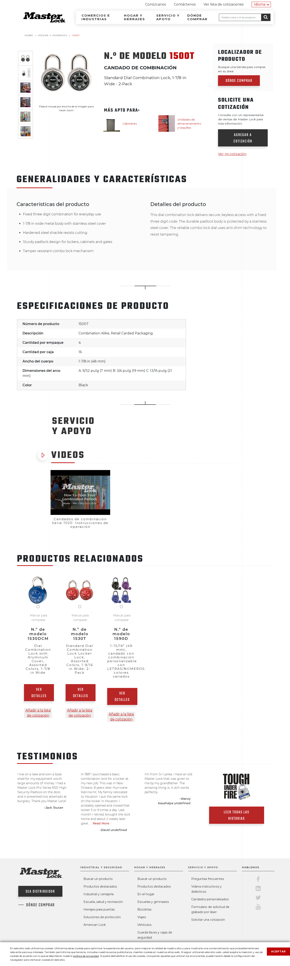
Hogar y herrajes (134, 17)
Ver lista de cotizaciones (224, 4)
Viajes (141, 917)
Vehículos (144, 925)
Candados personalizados (210, 899)
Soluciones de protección (102, 917)
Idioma (259, 4)
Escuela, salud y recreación (103, 902)
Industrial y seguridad (101, 867)
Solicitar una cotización (208, 920)
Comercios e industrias (96, 17)
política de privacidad (86, 955)
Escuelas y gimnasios (153, 902)
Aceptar (278, 951)
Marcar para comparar (38, 618)
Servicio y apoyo (168, 17)
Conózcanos (155, 4)
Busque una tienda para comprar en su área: (242, 69)
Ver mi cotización (232, 154)
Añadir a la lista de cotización (38, 712)
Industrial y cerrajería (98, 894)
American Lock (94, 925)
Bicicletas (144, 909)
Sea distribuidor (40, 892)
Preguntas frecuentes (207, 879)
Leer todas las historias (236, 815)
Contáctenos (185, 4)
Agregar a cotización (243, 138)
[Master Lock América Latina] (39, 21)
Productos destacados (100, 886)
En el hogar (145, 894)
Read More (101, 823)
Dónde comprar (197, 17)
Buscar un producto (98, 879)
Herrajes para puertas (99, 909)
